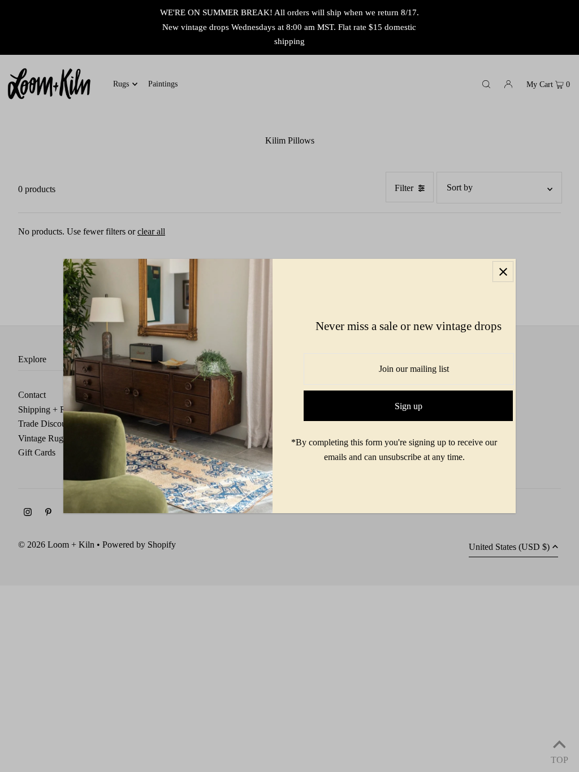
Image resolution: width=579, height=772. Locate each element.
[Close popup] (503, 271)
